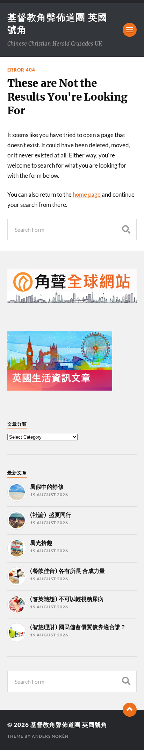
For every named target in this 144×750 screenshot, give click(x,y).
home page (87, 194)
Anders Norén (50, 736)
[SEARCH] (126, 229)
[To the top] (130, 710)
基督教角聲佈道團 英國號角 (68, 724)
